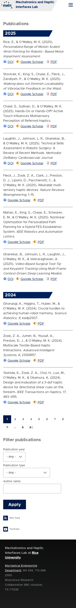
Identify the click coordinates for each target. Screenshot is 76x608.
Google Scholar (32, 62)
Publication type (14, 465)
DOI (10, 62)
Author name (12, 481)
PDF (54, 62)
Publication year (14, 449)
